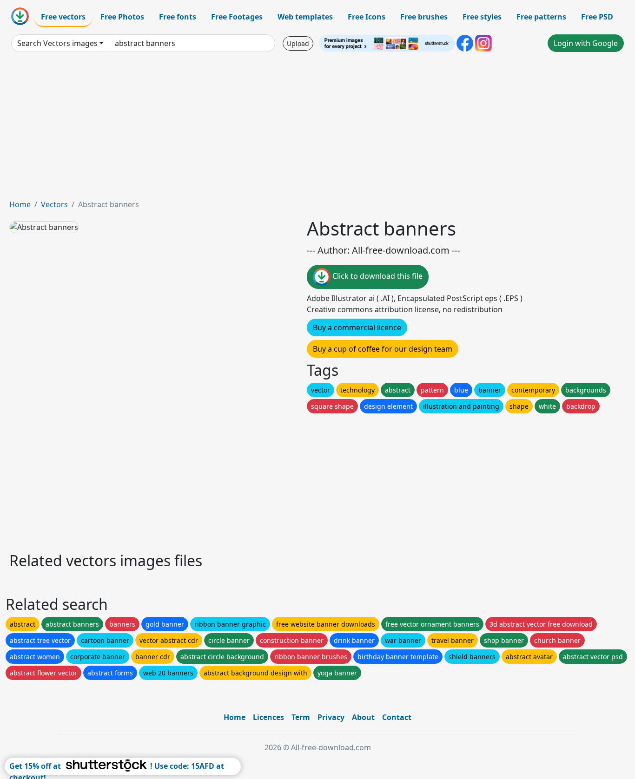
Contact (396, 717)
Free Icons (366, 17)
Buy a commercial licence (357, 327)
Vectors (54, 204)
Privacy (331, 717)
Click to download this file (377, 276)
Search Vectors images (57, 43)
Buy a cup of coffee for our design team (382, 349)
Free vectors (63, 17)
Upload (298, 43)
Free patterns (541, 17)
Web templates (305, 17)
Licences (268, 717)
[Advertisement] (317, 129)
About (363, 717)
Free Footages (237, 17)
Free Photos (122, 17)
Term (300, 717)
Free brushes (424, 17)
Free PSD (597, 17)
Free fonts (177, 17)
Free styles (482, 17)
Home (20, 204)
